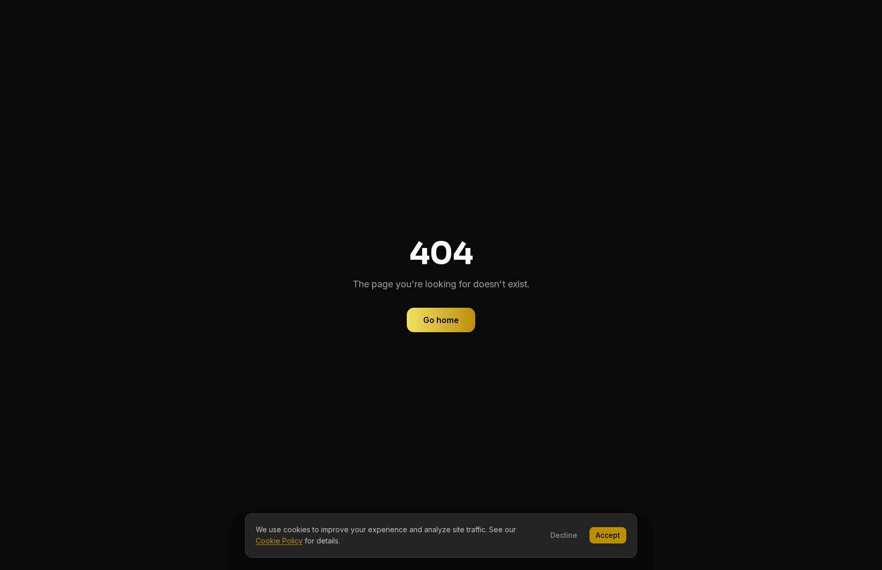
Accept (608, 535)
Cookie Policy (279, 540)
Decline (563, 535)
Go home (441, 320)
